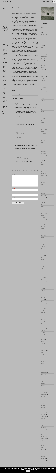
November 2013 (43, 303)
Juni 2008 (42, 421)
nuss (4, 89)
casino (17, 132)
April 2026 (42, 47)
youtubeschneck (5, 106)
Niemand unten (4, 8)
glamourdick (5, 59)
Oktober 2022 (43, 113)
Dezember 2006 (43, 454)
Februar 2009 (43, 407)
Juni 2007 (42, 443)
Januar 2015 (43, 277)
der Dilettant (5, 53)
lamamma (4, 72)
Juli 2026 (42, 45)
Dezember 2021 (43, 129)
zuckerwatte (5, 102)
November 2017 (43, 215)
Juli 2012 (42, 332)
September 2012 (43, 328)
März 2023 (43, 105)
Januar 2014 (43, 299)
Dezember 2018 (43, 191)
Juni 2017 (42, 224)
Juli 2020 (42, 158)
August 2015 (43, 264)
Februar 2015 (43, 275)
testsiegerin (5, 96)
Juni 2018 (42, 202)
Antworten (18, 116)
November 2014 (43, 281)
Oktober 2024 (43, 74)
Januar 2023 (43, 107)
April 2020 (42, 164)
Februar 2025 (43, 67)
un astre (4, 98)
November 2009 (43, 390)
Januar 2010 (43, 387)
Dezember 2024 (43, 71)
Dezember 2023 (43, 89)
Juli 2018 (42, 200)
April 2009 (42, 403)
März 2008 (43, 427)
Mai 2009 (42, 401)
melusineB (4, 76)
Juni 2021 (42, 138)
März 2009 (43, 405)
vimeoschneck (5, 107)
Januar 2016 (43, 255)
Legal (52, 1)
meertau (4, 75)
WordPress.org (4, 117)
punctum (4, 92)
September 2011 (43, 350)
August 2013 (43, 308)
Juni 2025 (42, 60)
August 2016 (43, 242)
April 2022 (42, 122)
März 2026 (43, 49)
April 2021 (42, 142)
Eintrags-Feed (4, 114)
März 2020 (43, 166)
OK (28, 471)
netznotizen (5, 84)
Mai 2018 (42, 204)
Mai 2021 (42, 140)
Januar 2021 (43, 147)
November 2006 (43, 456)
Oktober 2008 (43, 414)
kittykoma (4, 67)
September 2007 (43, 438)
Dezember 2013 (43, 301)
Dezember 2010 (43, 367)
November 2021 (43, 131)
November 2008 (43, 412)
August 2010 (43, 374)
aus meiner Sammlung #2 (16, 93)
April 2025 (42, 63)
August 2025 (43, 58)
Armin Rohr (5, 43)
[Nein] (54, 469)
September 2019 (43, 175)
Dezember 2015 (43, 257)
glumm (4, 61)
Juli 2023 (42, 98)
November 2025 (43, 54)
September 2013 (43, 306)
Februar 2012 (43, 341)
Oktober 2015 (43, 261)
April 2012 (42, 337)
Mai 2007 (42, 445)
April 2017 (42, 228)
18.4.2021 (15, 89)
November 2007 (43, 434)
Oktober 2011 (43, 348)
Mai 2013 (42, 314)
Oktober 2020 (43, 153)
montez (4, 81)
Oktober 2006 (43, 458)
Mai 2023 (42, 102)
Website (13, 197)
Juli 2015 (42, 266)
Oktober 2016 (43, 239)
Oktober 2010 (43, 370)
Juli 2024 (42, 78)
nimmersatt (5, 85)
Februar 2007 (43, 451)
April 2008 (42, 425)
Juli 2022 (42, 116)
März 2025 (43, 65)
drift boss (3, 21)
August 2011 (43, 352)
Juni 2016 (42, 246)
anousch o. (4, 41)
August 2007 (43, 440)
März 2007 (43, 449)
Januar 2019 (43, 189)
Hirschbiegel (5, 62)
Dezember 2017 (43, 213)
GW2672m (3, 15)
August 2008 (43, 418)
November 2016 (43, 237)
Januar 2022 (43, 127)
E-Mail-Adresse (15, 193)
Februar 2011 (43, 363)
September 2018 (43, 197)
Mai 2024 (42, 82)
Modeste (4, 80)
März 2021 (43, 144)
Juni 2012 (42, 334)
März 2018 (43, 208)
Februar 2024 (43, 85)
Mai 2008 (42, 423)
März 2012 (43, 339)
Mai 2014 (42, 292)
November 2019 (43, 171)
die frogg (4, 55)
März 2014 (43, 295)
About (44, 1)
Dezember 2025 (43, 52)
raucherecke (5, 93)
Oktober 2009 (43, 392)
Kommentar (14, 174)
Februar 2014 (43, 297)
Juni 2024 (42, 80)
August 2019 (43, 177)
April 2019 (42, 184)
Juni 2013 (42, 312)
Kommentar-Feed (4, 115)
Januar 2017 (43, 233)
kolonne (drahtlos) (44, 34)
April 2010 (42, 381)
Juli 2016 (42, 244)
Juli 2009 (42, 398)
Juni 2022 (42, 118)
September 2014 (43, 284)
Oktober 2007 (43, 436)
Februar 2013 (43, 319)
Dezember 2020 (43, 149)
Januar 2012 (43, 343)
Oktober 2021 (43, 133)
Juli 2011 (42, 354)
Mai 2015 (42, 270)
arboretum (4, 44)
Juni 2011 (42, 356)
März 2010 (43, 383)
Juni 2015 (42, 268)
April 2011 (42, 359)
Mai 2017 (42, 226)
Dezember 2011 (43, 345)
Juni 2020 (42, 160)
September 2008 (43, 416)
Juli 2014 (42, 288)
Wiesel (16, 102)
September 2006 (43, 460)
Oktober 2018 (43, 195)
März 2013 (43, 317)
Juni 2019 (42, 180)
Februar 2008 (43, 429)
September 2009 (43, 394)
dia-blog (4, 54)
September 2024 (43, 76)
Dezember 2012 (43, 323)
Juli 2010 (42, 376)
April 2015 (42, 272)
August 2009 (43, 396)
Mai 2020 (42, 162)
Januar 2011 (43, 365)
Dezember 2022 (43, 109)
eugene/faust (5, 57)
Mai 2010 (42, 379)
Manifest (47, 1)
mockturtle (4, 79)
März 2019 (43, 186)
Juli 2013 (42, 310)
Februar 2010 (43, 385)
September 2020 (43, 155)
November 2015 (43, 259)
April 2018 (42, 206)
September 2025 (43, 56)
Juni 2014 (42, 290)
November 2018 (43, 193)
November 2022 (43, 111)
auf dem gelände (5, 45)
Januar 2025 (43, 69)
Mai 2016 (42, 248)
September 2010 (43, 372)
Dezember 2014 (43, 279)
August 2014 (43, 286)
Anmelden (3, 113)
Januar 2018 (43, 211)
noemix (4, 88)
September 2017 (43, 219)
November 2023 (43, 91)
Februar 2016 (43, 253)
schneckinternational (6, 1)
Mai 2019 (42, 182)
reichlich (42, 27)
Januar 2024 (43, 87)
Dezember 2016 (43, 235)
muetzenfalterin (5, 83)
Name (13, 188)
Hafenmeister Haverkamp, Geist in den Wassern (5, 6)
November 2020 (43, 151)
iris (3, 63)
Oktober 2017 (43, 217)
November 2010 (43, 368)
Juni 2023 (42, 100)
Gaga (4, 58)
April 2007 (42, 447)
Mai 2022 (42, 120)
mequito (4, 77)
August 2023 (43, 96)
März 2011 (43, 361)
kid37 (4, 66)
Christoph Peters (5, 50)
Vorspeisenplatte (5, 100)
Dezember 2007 (43, 432)
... (41, 30)
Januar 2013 (43, 321)
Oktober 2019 (43, 173)
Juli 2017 (42, 222)
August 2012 (43, 330)
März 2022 (43, 124)
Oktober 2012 (43, 326)
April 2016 (42, 250)
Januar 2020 (43, 169)
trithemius (4, 97)
